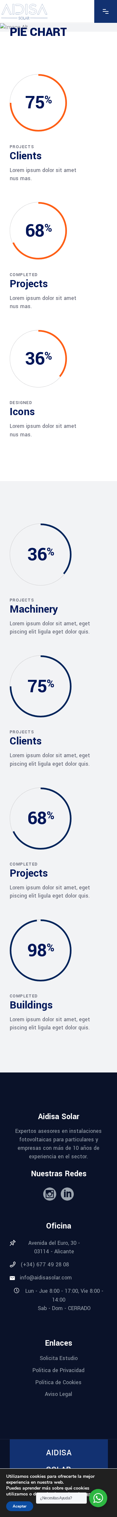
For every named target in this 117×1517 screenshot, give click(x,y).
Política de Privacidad (58, 1370)
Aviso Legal (58, 1394)
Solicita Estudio (59, 1358)
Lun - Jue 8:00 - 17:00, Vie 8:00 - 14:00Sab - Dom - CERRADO (64, 1299)
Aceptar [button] (20, 1506)
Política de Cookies (58, 1382)
